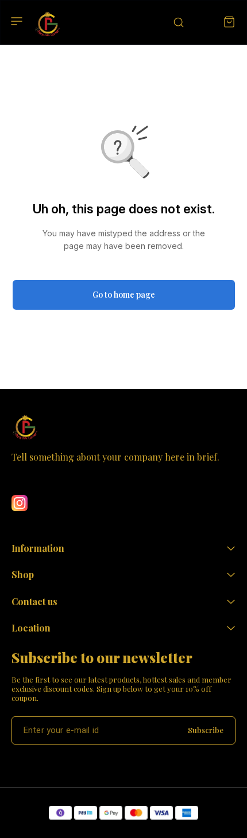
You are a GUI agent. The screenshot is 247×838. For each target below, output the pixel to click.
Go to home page (123, 294)
